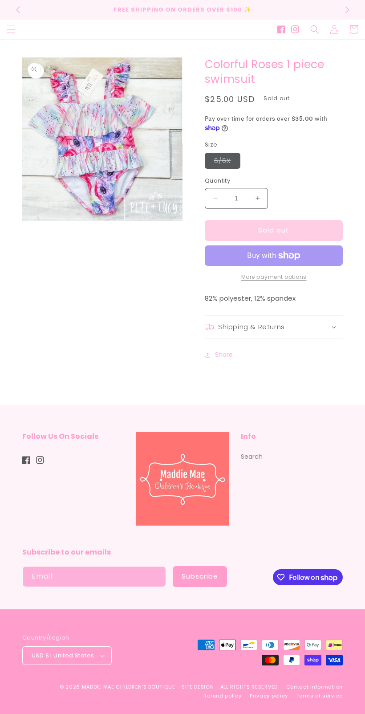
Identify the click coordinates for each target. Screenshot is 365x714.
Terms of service (319, 695)
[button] (11, 29)
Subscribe (200, 576)
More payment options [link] (274, 277)
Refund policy (222, 695)
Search (252, 456)
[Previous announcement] (18, 10)
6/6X (227, 162)
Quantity (217, 180)
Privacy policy (269, 695)
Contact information (314, 686)
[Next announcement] (347, 10)
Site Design (198, 686)
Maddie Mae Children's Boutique (129, 686)
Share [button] (224, 354)
